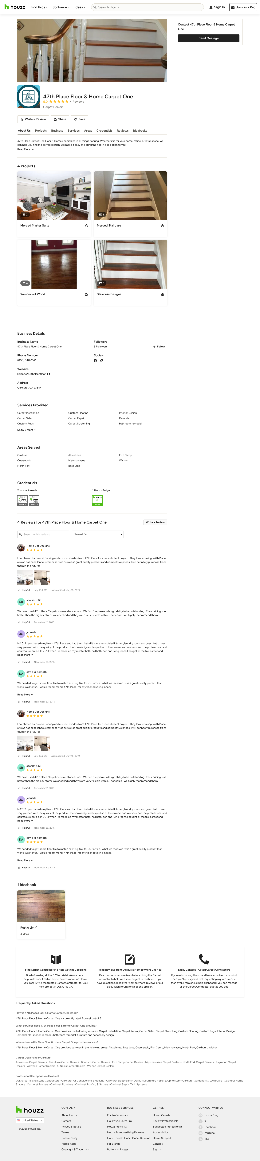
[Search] (95, 7)
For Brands (113, 1143)
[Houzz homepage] (15, 6)
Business (57, 130)
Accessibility (160, 1132)
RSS (207, 1138)
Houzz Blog (211, 1115)
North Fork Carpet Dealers (198, 1062)
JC (21, 634)
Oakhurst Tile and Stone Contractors (37, 1080)
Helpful (26, 590)
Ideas (79, 7)
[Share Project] (86, 225)
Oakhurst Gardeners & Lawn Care (202, 1080)
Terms (65, 1132)
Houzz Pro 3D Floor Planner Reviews (128, 1138)
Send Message (209, 38)
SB (21, 602)
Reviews (122, 130)
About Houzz (69, 1115)
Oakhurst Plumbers (61, 1084)
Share (62, 119)
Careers (66, 1121)
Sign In (157, 1149)
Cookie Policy (69, 1138)
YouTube (209, 1133)
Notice (77, 1126)
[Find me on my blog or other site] (101, 360)
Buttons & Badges (117, 1149)
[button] (92, 498)
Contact (158, 1143)
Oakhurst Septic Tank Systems (128, 1084)
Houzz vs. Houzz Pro (119, 1121)
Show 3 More (25, 430)
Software (60, 7)
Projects (41, 130)
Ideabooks (140, 130)
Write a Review (155, 522)
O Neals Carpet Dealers (71, 1066)
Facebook (210, 1127)
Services (74, 130)
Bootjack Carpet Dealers (95, 1062)
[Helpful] (19, 590)
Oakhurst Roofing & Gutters (91, 1084)
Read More (23, 149)
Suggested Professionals (168, 1126)
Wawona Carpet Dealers (41, 1066)
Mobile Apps (68, 1143)
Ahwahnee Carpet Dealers (31, 1062)
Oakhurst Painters (37, 1084)
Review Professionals (165, 1121)
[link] (25, 654)
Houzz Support (162, 1138)
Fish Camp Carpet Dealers (127, 1062)
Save (81, 119)
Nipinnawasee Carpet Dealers (163, 1062)
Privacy (65, 1126)
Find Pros (37, 7)
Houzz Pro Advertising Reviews (125, 1132)
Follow (161, 346)
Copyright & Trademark (75, 1149)
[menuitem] (39, 7)
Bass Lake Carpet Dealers (64, 1062)
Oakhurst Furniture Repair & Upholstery (157, 1080)
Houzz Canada (161, 1115)
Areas (88, 130)
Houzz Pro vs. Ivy (117, 1126)
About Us (24, 130)
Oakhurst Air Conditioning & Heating (82, 1080)
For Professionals (117, 1115)
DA (21, 673)
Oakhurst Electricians (119, 1080)
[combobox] (147, 7)
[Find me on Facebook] (95, 360)
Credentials (104, 130)
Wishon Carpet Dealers (101, 1066)
